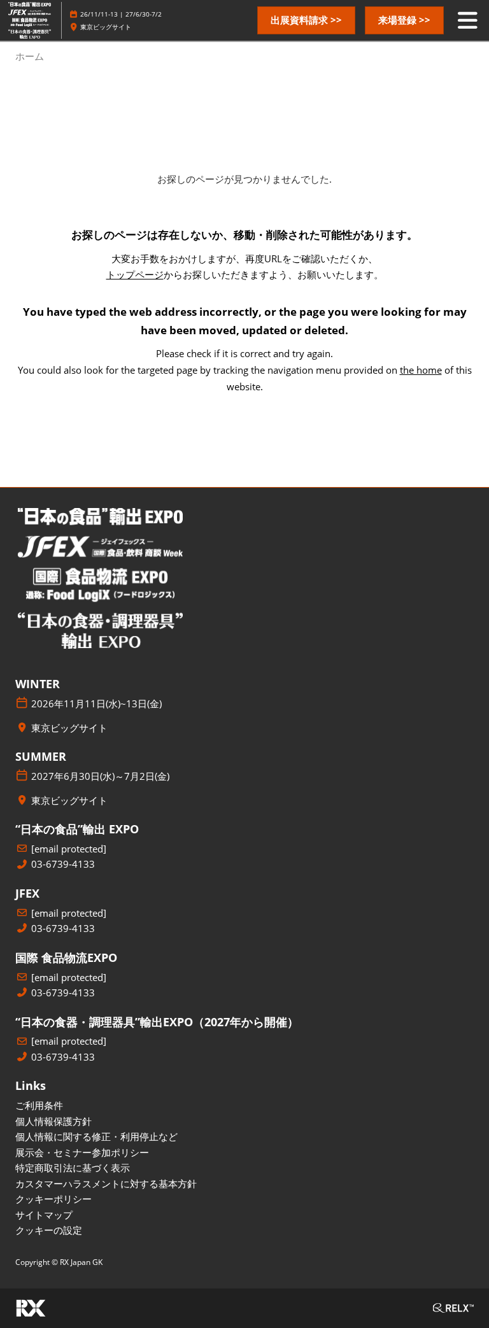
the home (421, 370)
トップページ (135, 274)
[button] (306, 20)
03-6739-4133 (63, 864)
